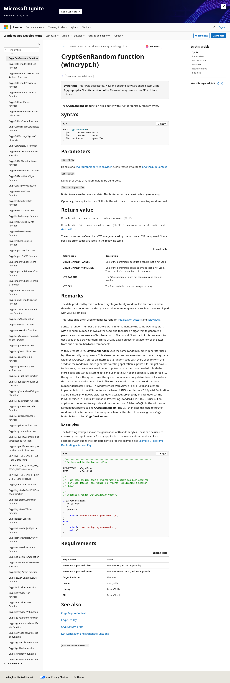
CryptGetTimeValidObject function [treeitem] (22, 178)
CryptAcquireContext (154, 167)
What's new (201, 35)
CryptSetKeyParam (72, 627)
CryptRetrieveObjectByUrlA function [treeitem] (23, 530)
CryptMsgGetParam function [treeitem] (24, 400)
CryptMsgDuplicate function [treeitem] (23, 375)
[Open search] (214, 27)
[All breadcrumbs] (64, 46)
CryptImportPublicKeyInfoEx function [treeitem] (23, 273)
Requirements (199, 68)
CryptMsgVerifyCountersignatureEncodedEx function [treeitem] (24, 448)
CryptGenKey (69, 620)
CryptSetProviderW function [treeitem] (23, 611)
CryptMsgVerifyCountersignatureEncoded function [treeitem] (24, 438)
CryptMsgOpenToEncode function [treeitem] (22, 417)
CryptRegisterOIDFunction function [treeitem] (22, 501)
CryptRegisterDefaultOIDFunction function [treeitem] (24, 492)
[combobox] (21, 49)
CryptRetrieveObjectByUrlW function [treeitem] (23, 539)
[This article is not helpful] (222, 83)
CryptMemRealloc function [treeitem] (23, 330)
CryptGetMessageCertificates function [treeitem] (24, 128)
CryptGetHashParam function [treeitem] (19, 104)
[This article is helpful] (218, 83)
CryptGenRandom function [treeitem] (23, 58)
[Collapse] (39, 43)
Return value (199, 60)
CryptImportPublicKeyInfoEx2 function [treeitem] (23, 282)
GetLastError (68, 229)
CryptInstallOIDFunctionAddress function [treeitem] (23, 311)
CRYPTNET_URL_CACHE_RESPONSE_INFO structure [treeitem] (24, 476)
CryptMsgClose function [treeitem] (21, 345)
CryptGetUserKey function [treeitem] (22, 185)
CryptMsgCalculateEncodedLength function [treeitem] (24, 337)
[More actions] (166, 46)
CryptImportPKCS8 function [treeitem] (23, 256)
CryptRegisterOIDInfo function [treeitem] (20, 511)
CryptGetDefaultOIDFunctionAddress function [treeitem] (24, 75)
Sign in (222, 27)
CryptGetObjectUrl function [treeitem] (23, 145)
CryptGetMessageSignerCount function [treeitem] (23, 138)
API (81, 46)
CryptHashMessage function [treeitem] (23, 216)
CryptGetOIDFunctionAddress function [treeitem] (24, 153)
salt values (154, 319)
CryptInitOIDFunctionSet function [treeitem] (21, 292)
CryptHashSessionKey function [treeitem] (20, 233)
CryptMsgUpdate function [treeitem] (22, 431)
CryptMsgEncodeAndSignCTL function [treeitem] (23, 383)
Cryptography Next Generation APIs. (86, 90)
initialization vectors (130, 319)
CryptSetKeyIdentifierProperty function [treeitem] (24, 564)
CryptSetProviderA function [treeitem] (23, 587)
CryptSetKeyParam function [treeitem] (23, 571)
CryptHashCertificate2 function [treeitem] (20, 202)
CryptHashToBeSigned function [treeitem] (20, 242)
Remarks (196, 64)
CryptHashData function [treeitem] (21, 210)
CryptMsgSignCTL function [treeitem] (23, 425)
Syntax (196, 52)
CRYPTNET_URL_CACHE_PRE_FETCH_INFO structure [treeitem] (23, 467)
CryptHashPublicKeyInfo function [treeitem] (21, 223)
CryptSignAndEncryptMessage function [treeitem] (23, 634)
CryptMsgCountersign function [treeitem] (20, 358)
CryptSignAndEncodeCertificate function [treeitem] (23, 625)
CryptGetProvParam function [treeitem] (24, 170)
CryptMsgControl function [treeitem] (22, 351)
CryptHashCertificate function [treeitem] (19, 193)
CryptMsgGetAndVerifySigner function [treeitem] (24, 393)
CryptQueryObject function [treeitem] (23, 484)
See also (196, 72)
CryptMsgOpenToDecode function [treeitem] (22, 408)
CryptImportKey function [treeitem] (22, 250)
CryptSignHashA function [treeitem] (22, 648)
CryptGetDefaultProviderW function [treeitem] (22, 94)
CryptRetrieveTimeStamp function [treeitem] (22, 549)
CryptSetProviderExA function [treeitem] (19, 594)
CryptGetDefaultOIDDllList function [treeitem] (22, 65)
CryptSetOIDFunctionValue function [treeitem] (23, 579)
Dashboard (219, 35)
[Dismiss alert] (223, 6)
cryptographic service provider (93, 167)
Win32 (73, 46)
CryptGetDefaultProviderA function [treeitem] (22, 84)
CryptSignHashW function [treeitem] (22, 653)
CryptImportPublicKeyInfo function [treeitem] (22, 263)
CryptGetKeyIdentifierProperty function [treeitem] (23, 113)
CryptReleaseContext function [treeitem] (20, 520)
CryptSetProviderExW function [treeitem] (20, 604)
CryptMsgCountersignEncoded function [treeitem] (23, 368)
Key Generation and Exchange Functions (85, 633)
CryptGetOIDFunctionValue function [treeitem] (23, 163)
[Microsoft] (6, 27)
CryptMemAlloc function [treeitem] (21, 318)
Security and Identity (98, 46)
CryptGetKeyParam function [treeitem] (23, 121)
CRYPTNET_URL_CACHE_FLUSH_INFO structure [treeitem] (23, 457)
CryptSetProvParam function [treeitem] (23, 617)
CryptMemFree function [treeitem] (21, 324)
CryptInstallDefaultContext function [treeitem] (23, 301)
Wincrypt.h (118, 46)
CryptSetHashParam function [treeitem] (24, 556)
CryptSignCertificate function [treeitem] (24, 642)
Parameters (198, 56)
